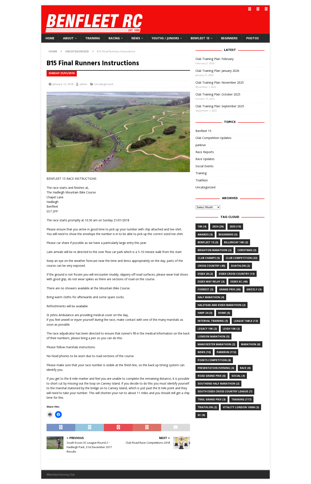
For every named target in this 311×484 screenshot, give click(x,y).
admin (83, 84)
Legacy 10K (207, 328)
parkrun (200, 145)
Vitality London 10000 (241, 407)
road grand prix (212, 376)
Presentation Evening (216, 368)
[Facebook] (249, 9)
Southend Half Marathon (218, 383)
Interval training (213, 321)
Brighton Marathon (214, 250)
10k (202, 226)
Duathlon (240, 266)
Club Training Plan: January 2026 (217, 71)
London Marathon (213, 336)
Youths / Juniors (165, 38)
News (135, 38)
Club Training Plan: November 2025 (219, 82)
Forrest (205, 289)
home (224, 313)
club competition (241, 258)
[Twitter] (257, 9)
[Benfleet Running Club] (95, 31)
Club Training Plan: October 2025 (217, 94)
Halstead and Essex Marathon (221, 305)
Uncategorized (103, 84)
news (204, 352)
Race (245, 368)
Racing (114, 38)
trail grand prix (212, 399)
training (241, 399)
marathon (250, 344)
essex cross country (237, 274)
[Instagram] (266, 9)
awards (205, 234)
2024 (218, 226)
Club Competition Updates (213, 138)
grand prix (230, 289)
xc (201, 415)
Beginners (229, 38)
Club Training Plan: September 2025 (219, 106)
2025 (235, 226)
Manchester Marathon (216, 344)
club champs (209, 258)
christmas (246, 250)
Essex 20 (205, 274)
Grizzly (253, 289)
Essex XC (239, 281)
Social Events (204, 166)
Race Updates (205, 159)
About (68, 38)
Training (92, 38)
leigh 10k (231, 328)
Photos (252, 38)
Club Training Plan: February (214, 59)
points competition (214, 360)
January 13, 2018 (62, 84)
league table (246, 321)
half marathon (211, 297)
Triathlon (201, 180)
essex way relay (211, 281)
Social (238, 376)
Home (49, 38)
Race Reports (204, 152)
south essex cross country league (225, 391)
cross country (211, 266)
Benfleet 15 (200, 38)
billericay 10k (236, 242)
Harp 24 (205, 313)
